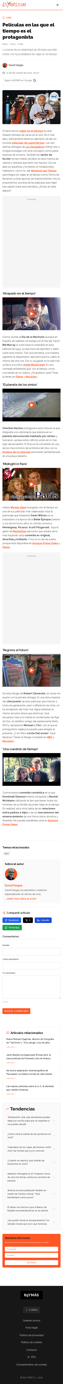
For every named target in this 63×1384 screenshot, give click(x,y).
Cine (8, 18)
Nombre (5, 945)
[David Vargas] (4, 65)
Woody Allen (18, 507)
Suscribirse (31, 1263)
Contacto (31, 1349)
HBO (49, 737)
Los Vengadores (34, 146)
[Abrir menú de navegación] (57, 5)
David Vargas (16, 65)
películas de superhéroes (28, 142)
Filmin (19, 376)
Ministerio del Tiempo (43, 170)
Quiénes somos (31, 1320)
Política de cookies (31, 1342)
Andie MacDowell (34, 364)
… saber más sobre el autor (20, 898)
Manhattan (19, 531)
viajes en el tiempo (31, 130)
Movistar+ (31, 376)
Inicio (5, 44)
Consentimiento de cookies (31, 1364)
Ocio (13, 44)
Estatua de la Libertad (16, 452)
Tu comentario (8, 973)
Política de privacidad (31, 1335)
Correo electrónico (10, 959)
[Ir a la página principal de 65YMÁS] (14, 5)
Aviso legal (31, 1327)
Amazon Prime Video (45, 543)
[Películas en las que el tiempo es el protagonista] (54, 96)
